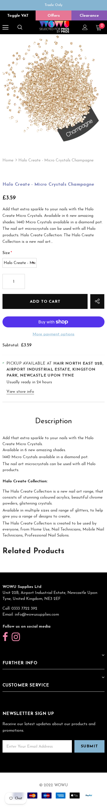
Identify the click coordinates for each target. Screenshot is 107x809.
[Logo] (54, 27)
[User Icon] (85, 27)
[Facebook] (5, 637)
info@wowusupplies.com (37, 615)
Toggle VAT (18, 16)
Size (7, 253)
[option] (53, 5)
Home (7, 160)
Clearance (89, 16)
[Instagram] (16, 637)
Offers (54, 16)
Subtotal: (10, 345)
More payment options (53, 334)
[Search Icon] (19, 27)
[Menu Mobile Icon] (5, 27)
